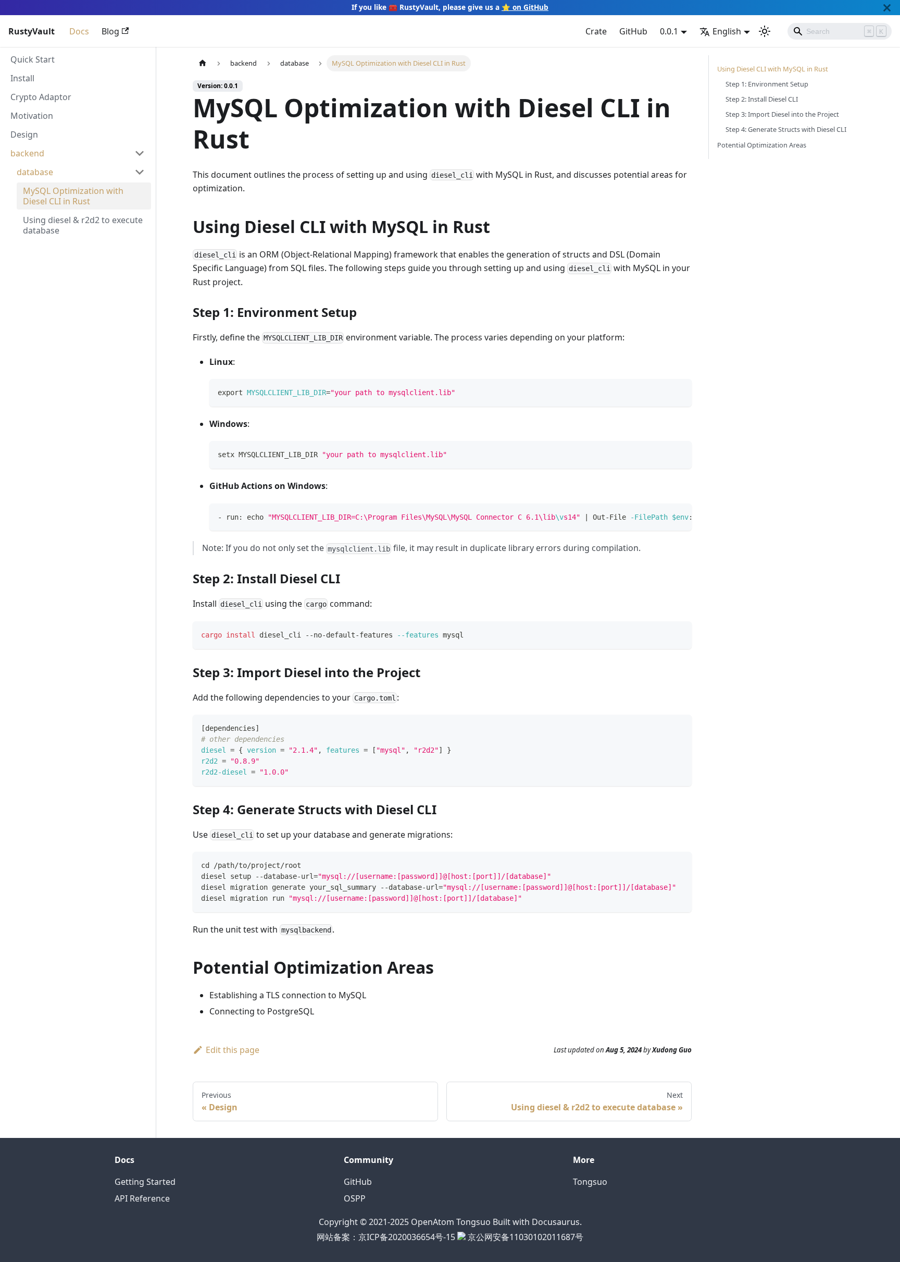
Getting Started (145, 1181)
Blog (110, 31)
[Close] (887, 7)
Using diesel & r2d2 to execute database (83, 225)
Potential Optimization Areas (761, 145)
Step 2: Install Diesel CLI (762, 99)
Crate (596, 31)
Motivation (31, 115)
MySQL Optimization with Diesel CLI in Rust (73, 196)
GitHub (633, 31)
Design (24, 134)
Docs (79, 31)
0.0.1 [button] (669, 31)
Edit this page (232, 1050)
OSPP (355, 1198)
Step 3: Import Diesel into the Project (782, 114)
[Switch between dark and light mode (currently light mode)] (764, 31)
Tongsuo (590, 1181)
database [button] (35, 172)
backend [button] (27, 153)
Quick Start (32, 59)
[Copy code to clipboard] (679, 391)
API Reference (142, 1198)
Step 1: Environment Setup (767, 84)
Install (22, 78)
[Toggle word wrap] (660, 516)
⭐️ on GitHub (525, 7)
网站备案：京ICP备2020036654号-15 (386, 1237)
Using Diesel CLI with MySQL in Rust (772, 68)
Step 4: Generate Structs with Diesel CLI (786, 129)
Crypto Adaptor (40, 97)
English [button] (726, 31)
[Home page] (203, 63)
